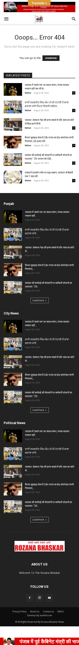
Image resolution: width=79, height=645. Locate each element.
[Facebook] (29, 598)
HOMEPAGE (51, 58)
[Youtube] (49, 598)
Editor (28, 92)
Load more (38, 300)
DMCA (60, 611)
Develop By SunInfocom (39, 615)
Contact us (48, 611)
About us (34, 611)
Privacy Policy (19, 611)
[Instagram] (39, 597)
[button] (6, 19)
